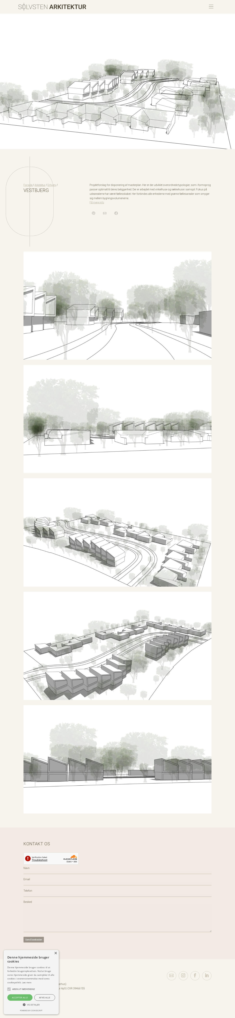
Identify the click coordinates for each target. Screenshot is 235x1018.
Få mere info (97, 202)
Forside (28, 185)
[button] (9, 989)
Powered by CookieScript (31, 1010)
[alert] (31, 982)
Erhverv (52, 185)
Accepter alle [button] (20, 997)
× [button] (55, 953)
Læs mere (26, 982)
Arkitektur (40, 185)
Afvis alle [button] (44, 997)
